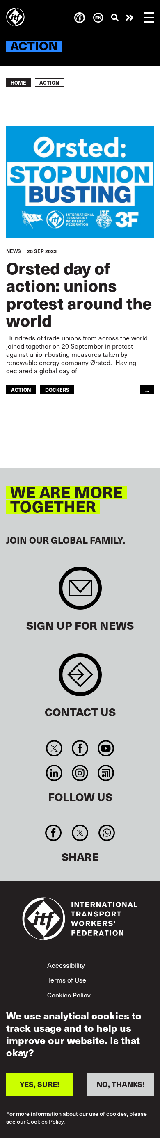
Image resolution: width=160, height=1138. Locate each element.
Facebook (80, 748)
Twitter (54, 748)
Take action (129, 17)
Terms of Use (66, 980)
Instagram (80, 773)
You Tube (106, 748)
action (21, 389)
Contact (80, 678)
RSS (106, 773)
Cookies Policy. (46, 1122)
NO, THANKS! (120, 1084)
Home (18, 82)
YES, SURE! (39, 1084)
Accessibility (66, 965)
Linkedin (54, 773)
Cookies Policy (69, 995)
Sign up (80, 592)
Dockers (57, 389)
